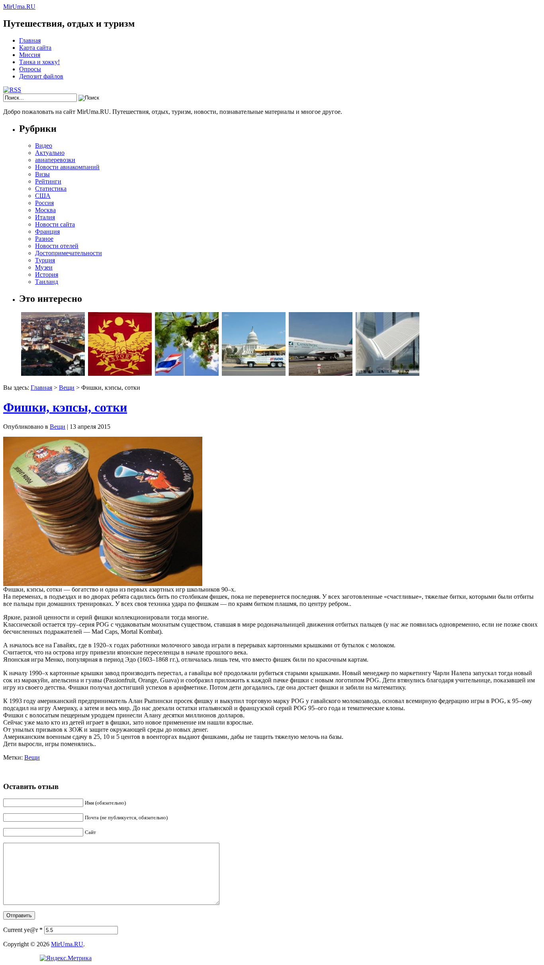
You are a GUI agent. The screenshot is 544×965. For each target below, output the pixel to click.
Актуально (50, 152)
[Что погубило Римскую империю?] (120, 373)
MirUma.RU (19, 6)
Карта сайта (35, 47)
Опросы (30, 69)
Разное (44, 238)
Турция (45, 260)
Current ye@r (23, 929)
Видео (43, 145)
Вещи (66, 387)
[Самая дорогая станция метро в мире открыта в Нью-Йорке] (387, 373)
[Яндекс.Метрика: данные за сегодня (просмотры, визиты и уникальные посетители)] (66, 958)
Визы (42, 174)
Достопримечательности (68, 253)
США (43, 195)
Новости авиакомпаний (67, 167)
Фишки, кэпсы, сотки (65, 407)
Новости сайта (55, 224)
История (46, 274)
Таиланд (46, 281)
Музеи (44, 267)
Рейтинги (48, 181)
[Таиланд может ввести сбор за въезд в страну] (187, 373)
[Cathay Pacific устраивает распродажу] (320, 373)
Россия (44, 202)
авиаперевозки (55, 159)
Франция (47, 231)
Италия (45, 217)
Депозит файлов (41, 76)
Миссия (29, 54)
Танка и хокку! (39, 62)
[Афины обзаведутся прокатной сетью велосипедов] (53, 373)
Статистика (51, 188)
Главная (30, 40)
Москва (45, 210)
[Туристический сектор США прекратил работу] (254, 373)
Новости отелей (56, 245)
